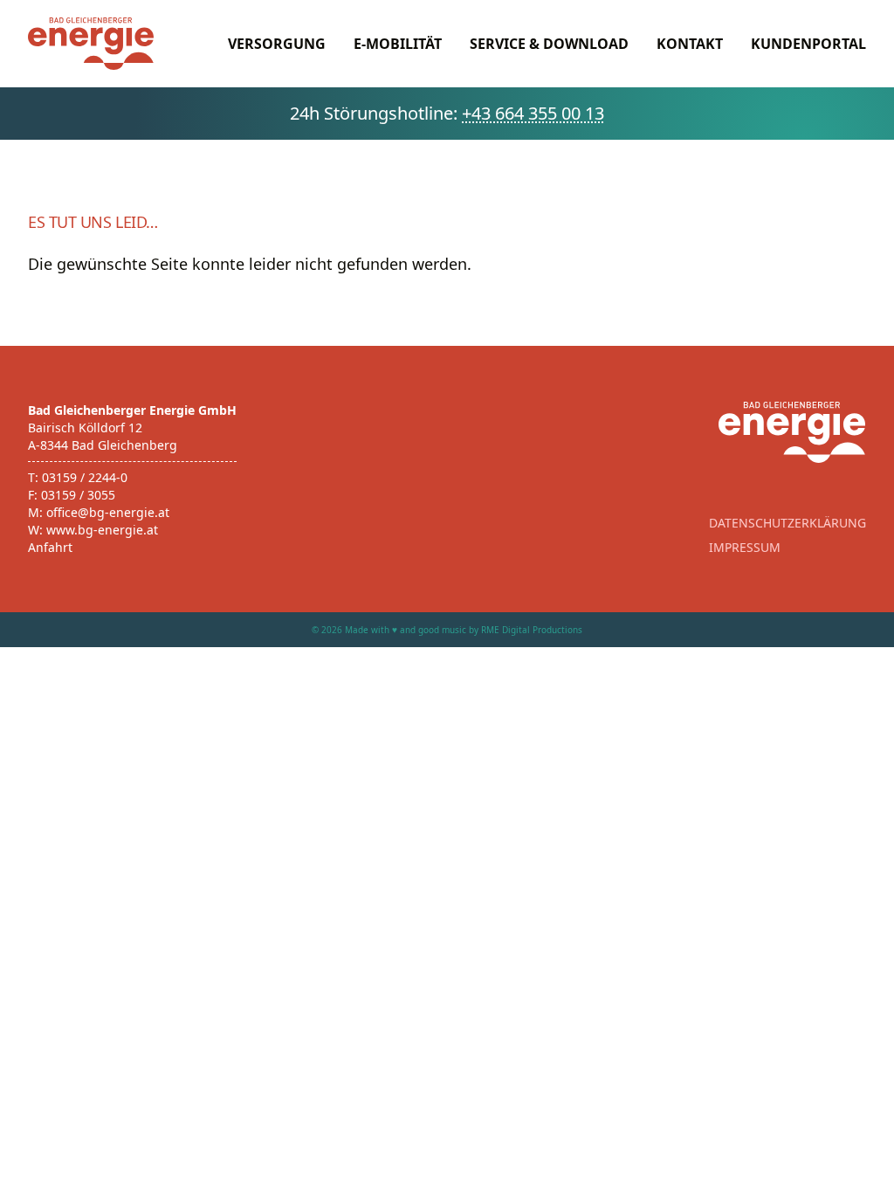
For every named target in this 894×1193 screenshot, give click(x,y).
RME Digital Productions (531, 630)
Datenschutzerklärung (787, 522)
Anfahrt (50, 547)
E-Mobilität (398, 43)
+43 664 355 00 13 (533, 113)
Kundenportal (808, 43)
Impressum (745, 547)
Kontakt (690, 43)
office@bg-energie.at (107, 512)
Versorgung (277, 43)
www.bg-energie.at (102, 529)
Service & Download (549, 43)
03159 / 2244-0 (84, 477)
